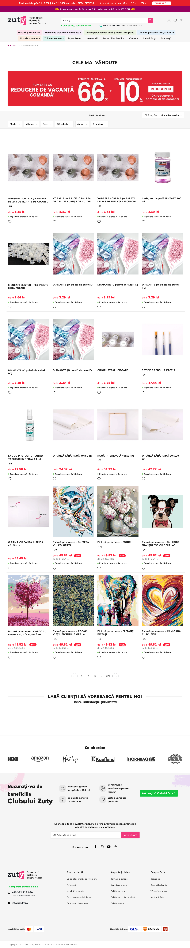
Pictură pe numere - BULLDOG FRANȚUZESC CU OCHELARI (160, 544)
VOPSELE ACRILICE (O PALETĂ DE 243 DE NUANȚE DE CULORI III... (116, 200)
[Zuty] (16, 878)
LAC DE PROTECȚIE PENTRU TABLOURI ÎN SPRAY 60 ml (25, 457)
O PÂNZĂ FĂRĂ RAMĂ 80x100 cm (160, 457)
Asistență (71, 885)
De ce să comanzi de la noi (79, 897)
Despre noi (155, 879)
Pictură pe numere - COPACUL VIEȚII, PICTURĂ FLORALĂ (71, 633)
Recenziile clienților (159, 885)
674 (108, 676)
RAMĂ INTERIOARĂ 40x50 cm (115, 455)
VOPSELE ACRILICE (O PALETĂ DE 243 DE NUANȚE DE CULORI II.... (72, 200)
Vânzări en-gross (159, 891)
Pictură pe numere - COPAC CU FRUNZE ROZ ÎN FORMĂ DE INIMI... (27, 633)
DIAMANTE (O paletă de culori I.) (73, 284)
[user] (169, 20)
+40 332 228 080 (22, 892)
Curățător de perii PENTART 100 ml (161, 200)
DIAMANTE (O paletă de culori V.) (73, 370)
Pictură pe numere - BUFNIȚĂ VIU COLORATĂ (71, 544)
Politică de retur (118, 891)
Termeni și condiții (119, 879)
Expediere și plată (119, 885)
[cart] (180, 20)
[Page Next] (115, 678)
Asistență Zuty (157, 897)
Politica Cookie (117, 903)
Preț (45, 124)
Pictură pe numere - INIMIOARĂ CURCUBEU (161, 633)
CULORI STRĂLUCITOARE (112, 370)
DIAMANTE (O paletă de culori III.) (160, 286)
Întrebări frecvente (75, 891)
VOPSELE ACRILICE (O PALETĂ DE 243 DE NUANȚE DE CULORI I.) (27, 200)
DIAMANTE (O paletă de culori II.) (117, 284)
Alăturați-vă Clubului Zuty (157, 793)
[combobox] (104, 20)
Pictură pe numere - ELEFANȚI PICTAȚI (115, 633)
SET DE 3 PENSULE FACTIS (158, 370)
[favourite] (175, 20)
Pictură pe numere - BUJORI (114, 542)
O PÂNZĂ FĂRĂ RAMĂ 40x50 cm (73, 455)
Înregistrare (130, 834)
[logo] (27, 20)
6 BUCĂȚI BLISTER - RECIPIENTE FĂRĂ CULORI (28, 286)
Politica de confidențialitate (123, 897)
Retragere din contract (77, 903)
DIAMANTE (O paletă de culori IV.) (26, 372)
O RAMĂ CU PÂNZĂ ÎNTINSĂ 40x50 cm (25, 544)
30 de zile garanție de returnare (82, 879)
